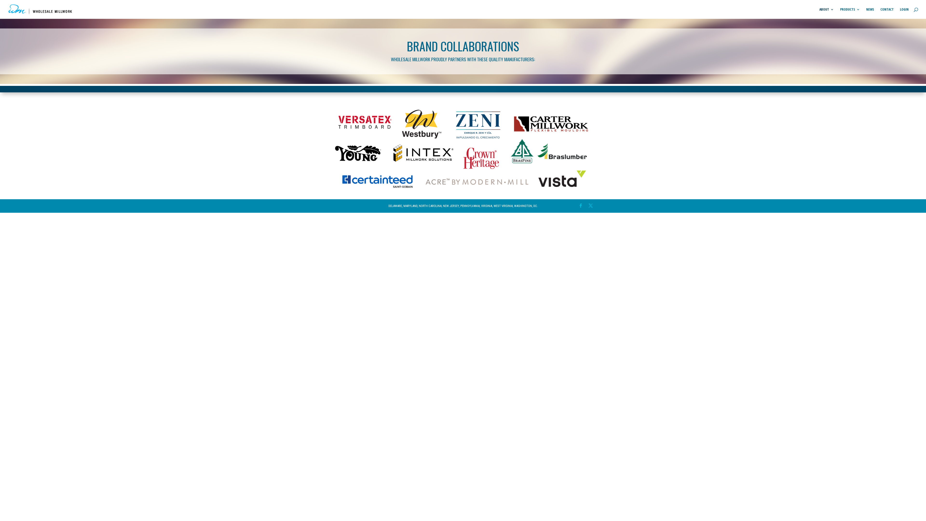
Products (847, 10)
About (824, 10)
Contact (887, 10)
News (870, 10)
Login (904, 10)
